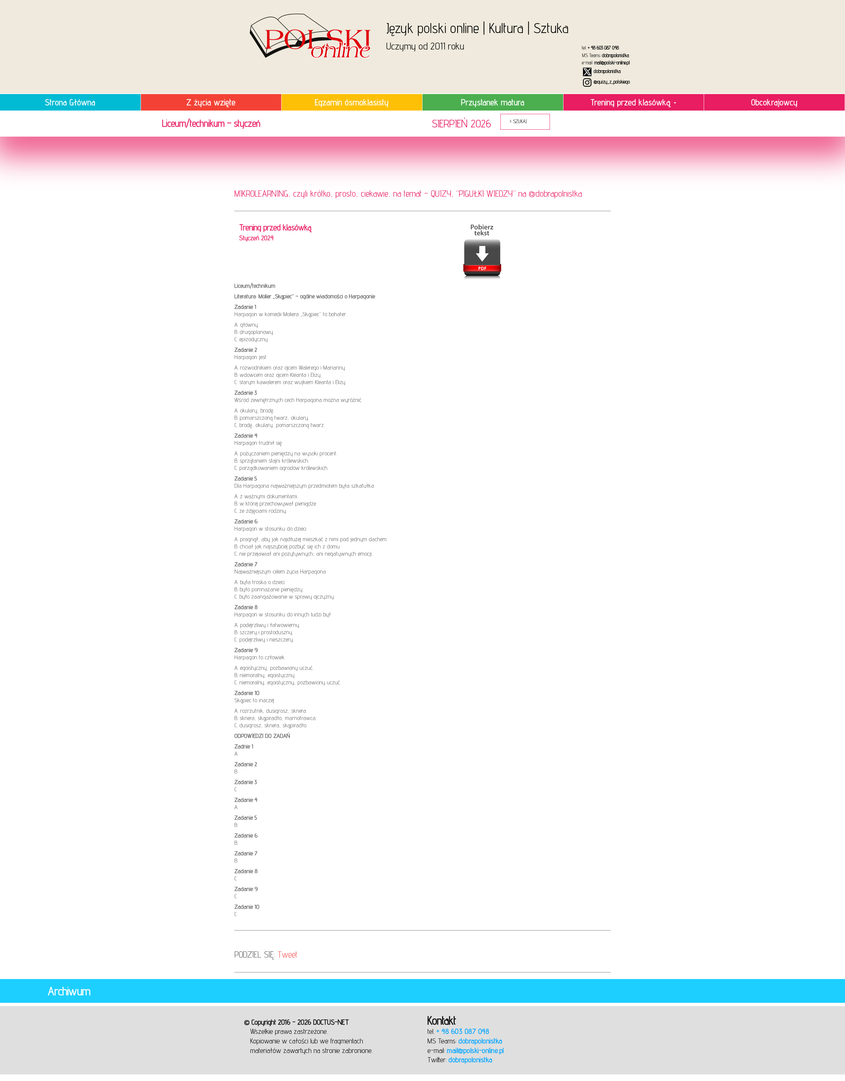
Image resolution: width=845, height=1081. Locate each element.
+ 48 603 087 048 (603, 47)
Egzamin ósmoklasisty (352, 102)
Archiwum (69, 991)
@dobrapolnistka (555, 193)
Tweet (287, 954)
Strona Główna (70, 102)
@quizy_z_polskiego (611, 81)
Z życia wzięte (211, 102)
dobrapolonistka (615, 55)
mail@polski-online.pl (612, 62)
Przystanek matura (492, 102)
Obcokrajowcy (774, 102)
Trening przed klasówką (632, 102)
